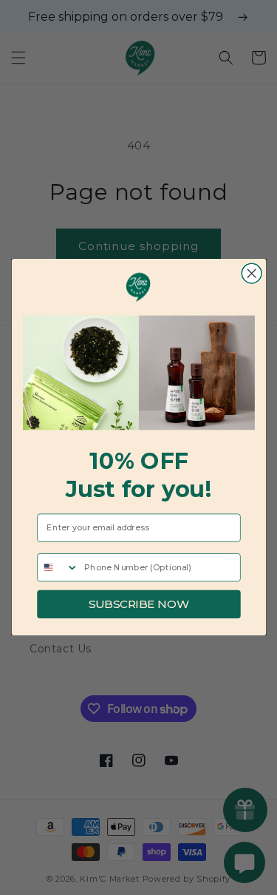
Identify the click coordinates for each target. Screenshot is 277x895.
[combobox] (58, 567)
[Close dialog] (251, 274)
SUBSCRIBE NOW (138, 604)
